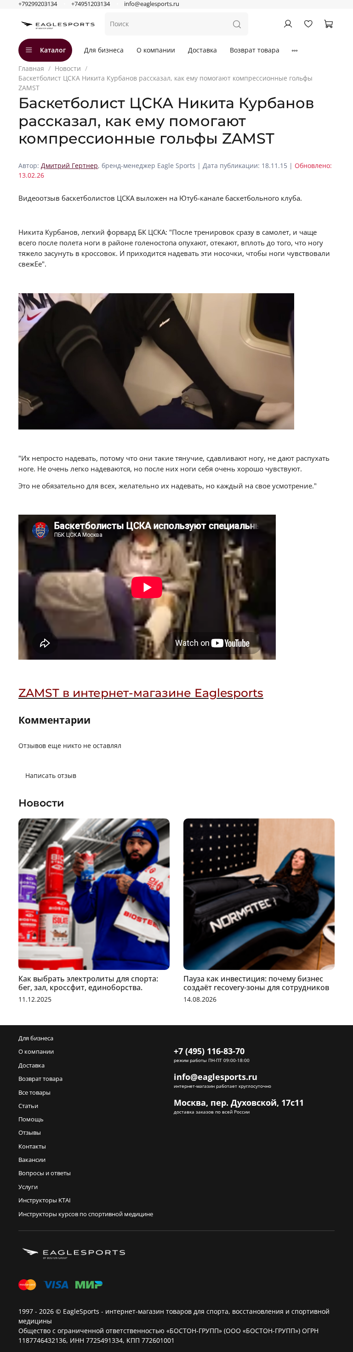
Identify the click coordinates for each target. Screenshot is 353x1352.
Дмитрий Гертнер (69, 165)
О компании (156, 50)
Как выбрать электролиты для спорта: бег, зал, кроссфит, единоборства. (88, 983)
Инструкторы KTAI (44, 1200)
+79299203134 (37, 4)
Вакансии (32, 1160)
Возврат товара (254, 50)
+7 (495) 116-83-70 (209, 1050)
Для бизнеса (104, 50)
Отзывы (29, 1133)
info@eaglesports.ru (151, 4)
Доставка (202, 50)
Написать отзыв (50, 775)
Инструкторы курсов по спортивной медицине (85, 1214)
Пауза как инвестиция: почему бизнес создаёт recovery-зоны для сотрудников (256, 983)
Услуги (28, 1187)
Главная (31, 68)
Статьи (28, 1106)
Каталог (53, 50)
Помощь (31, 1119)
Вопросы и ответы (44, 1173)
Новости (68, 68)
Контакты (32, 1146)
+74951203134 (90, 4)
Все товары (34, 1093)
